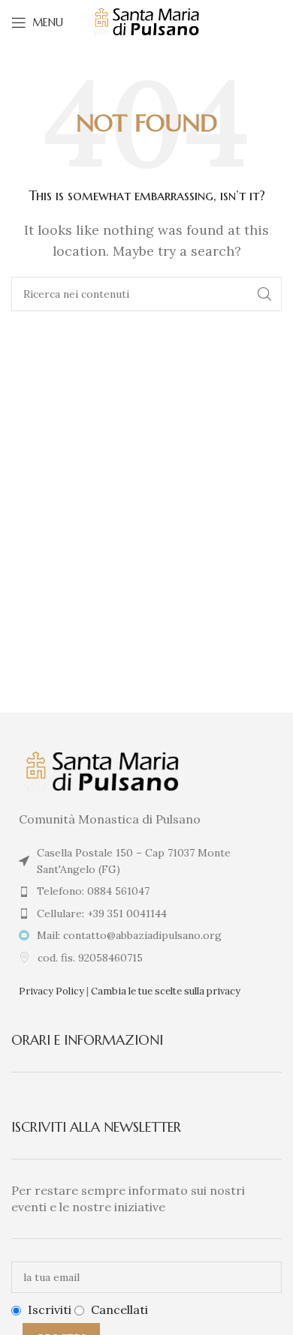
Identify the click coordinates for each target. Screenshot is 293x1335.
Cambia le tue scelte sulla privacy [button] (165, 991)
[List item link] (146, 891)
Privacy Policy (51, 991)
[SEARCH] (264, 294)
